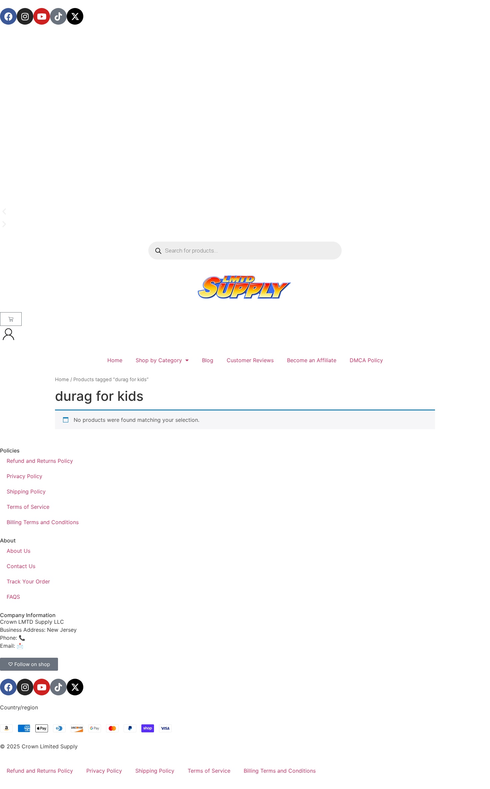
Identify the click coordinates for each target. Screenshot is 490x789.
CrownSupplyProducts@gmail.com (69, 645)
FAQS (13, 596)
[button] (245, 211)
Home (114, 360)
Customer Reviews (250, 360)
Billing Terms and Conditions (43, 522)
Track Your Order (28, 581)
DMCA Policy (366, 360)
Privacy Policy (24, 476)
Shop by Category (159, 360)
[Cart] (11, 319)
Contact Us (21, 566)
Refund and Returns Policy (40, 460)
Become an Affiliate (311, 360)
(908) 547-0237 (47, 637)
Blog (207, 360)
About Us (18, 550)
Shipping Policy (26, 491)
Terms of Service (28, 506)
